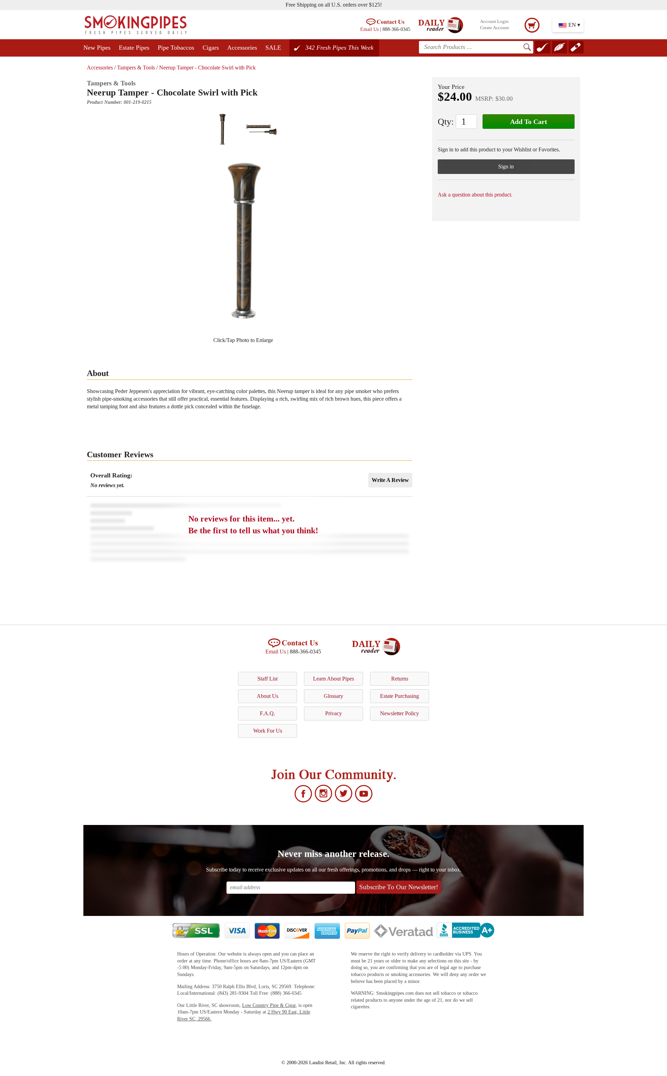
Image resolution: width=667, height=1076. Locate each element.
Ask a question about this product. (475, 195)
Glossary (333, 696)
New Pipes (96, 47)
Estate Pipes (134, 47)
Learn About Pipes (333, 679)
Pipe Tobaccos (176, 47)
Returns (399, 679)
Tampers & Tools (136, 67)
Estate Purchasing (399, 696)
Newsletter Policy (399, 713)
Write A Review (390, 480)
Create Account (494, 27)
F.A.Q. (267, 713)
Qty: (446, 122)
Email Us (369, 29)
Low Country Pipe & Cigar (269, 1005)
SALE (273, 47)
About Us (267, 696)
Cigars (211, 47)
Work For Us (267, 731)
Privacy (333, 713)
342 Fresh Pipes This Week (339, 47)
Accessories (242, 47)
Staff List (267, 679)
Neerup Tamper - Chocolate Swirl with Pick (207, 67)
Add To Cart (528, 121)
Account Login (494, 21)
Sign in (506, 166)
